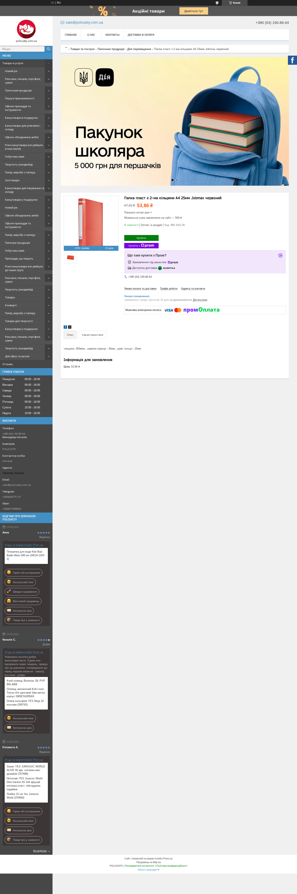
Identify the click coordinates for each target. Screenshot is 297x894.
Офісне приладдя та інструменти (18, 108)
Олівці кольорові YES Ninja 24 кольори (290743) (25, 702)
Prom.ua (168, 858)
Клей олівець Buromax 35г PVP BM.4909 (26, 682)
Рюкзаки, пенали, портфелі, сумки (23, 80)
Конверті (11, 305)
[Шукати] (48, 49)
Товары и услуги (12, 63)
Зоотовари (12, 180)
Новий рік (11, 71)
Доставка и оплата (141, 34)
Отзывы (7, 364)
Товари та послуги (82, 49)
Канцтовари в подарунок (21, 118)
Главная (71, 34)
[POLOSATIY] (26, 29)
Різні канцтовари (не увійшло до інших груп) (24, 268)
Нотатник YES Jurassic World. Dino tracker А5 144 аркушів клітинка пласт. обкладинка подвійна (25, 784)
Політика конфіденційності (171, 865)
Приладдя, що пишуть (19, 258)
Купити (141, 238)
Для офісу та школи (17, 356)
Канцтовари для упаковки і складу (22, 127)
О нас (91, 34)
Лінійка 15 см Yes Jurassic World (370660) (23, 795)
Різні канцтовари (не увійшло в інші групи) (24, 146)
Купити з (134, 245)
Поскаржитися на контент (140, 865)
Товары (10, 297)
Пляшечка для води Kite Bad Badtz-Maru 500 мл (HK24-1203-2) (26, 555)
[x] (69, 327)
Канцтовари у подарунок (21, 199)
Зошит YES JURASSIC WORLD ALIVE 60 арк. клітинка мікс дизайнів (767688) (26, 770)
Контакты (112, 34)
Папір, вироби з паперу (20, 172)
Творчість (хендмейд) (19, 289)
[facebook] (65, 327)
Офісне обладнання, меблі (22, 137)
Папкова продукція (17, 243)
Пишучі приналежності (19, 98)
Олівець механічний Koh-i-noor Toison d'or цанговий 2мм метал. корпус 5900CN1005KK (26, 692)
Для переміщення (139, 49)
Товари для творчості (19, 321)
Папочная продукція (18, 90)
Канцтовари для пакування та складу (24, 190)
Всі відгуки (40, 851)
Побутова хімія (14, 156)
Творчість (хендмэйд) (19, 164)
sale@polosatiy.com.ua (16, 485)
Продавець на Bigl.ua (148, 862)
